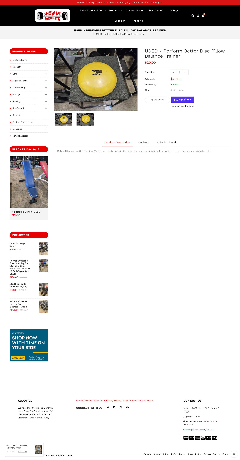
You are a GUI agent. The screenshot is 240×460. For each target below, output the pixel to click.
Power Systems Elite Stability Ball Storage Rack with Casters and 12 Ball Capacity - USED (20, 267)
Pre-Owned (18, 108)
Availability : (151, 84)
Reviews (143, 142)
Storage (16, 94)
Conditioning (18, 87)
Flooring (16, 101)
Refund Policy (106, 400)
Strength (16, 67)
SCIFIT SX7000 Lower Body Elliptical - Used (18, 304)
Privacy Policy (121, 400)
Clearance (17, 129)
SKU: (147, 90)
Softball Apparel (20, 136)
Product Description (117, 142)
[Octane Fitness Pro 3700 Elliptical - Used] (38, 450)
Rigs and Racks (19, 81)
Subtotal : (150, 79)
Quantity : (150, 72)
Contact (149, 400)
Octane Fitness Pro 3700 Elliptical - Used (17, 447)
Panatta (16, 115)
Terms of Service (137, 400)
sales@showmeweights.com (200, 429)
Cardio (15, 74)
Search (79, 400)
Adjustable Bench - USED (26, 212)
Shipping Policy (91, 400)
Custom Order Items (22, 122)
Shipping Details (167, 142)
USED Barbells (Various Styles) (18, 285)
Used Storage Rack (17, 244)
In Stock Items (19, 60)
